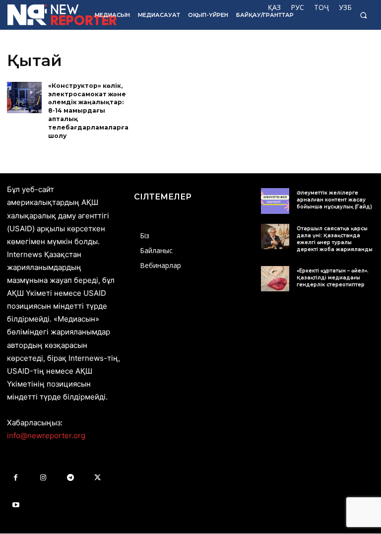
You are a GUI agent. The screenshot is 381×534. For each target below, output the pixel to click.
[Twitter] (97, 477)
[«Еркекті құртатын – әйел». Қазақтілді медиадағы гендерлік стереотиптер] (275, 278)
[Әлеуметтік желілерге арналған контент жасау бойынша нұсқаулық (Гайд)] (275, 200)
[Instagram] (43, 477)
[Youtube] (15, 505)
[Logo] (44, 14)
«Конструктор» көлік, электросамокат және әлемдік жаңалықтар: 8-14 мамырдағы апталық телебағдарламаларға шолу (88, 110)
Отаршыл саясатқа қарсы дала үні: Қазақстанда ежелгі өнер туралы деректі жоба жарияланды (335, 239)
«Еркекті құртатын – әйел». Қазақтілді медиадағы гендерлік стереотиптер (333, 277)
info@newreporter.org (46, 435)
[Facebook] (15, 477)
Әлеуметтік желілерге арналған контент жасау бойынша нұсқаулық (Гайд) (334, 200)
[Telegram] (70, 477)
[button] (363, 15)
